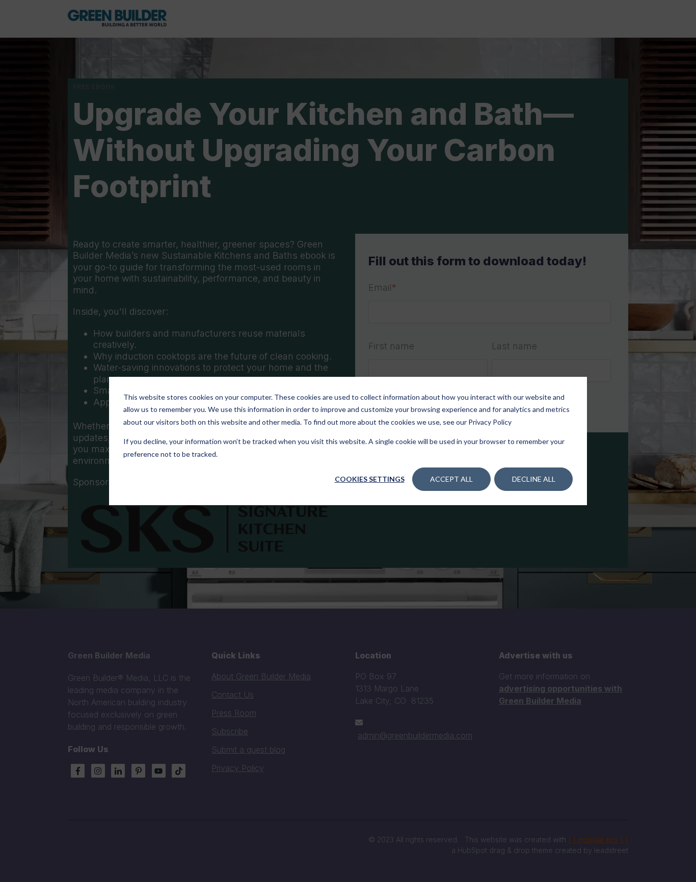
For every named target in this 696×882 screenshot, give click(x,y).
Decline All (533, 479)
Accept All (451, 479)
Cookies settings (370, 479)
